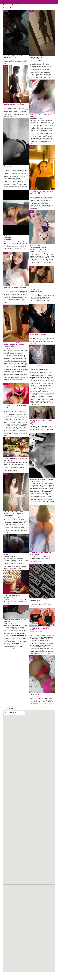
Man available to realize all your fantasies (41, 421)
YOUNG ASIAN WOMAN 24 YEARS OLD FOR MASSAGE (13, 513)
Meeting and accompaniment (14, 104)
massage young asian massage (15, 287)
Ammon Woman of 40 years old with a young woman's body (15, 344)
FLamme (7, 554)
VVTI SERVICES (7, 2)
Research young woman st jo (40, 599)
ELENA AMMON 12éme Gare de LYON (15, 406)
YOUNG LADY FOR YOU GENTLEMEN (38, 58)
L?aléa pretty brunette (38, 334)
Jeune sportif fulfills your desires (41, 479)
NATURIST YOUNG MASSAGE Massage (40, 115)
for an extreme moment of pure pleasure (15, 620)
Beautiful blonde (35, 245)
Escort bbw (8, 166)
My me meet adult (36, 365)
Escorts (5, 5)
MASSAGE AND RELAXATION (40, 553)
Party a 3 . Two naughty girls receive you (14, 237)
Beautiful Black (35, 290)
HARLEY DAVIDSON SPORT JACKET (39, 629)
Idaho (18, 5)
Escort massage (35, 694)
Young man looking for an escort (15, 458)
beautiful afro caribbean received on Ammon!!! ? (41, 192)
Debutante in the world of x (13, 56)
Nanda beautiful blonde (12, 595)
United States (11, 5)
